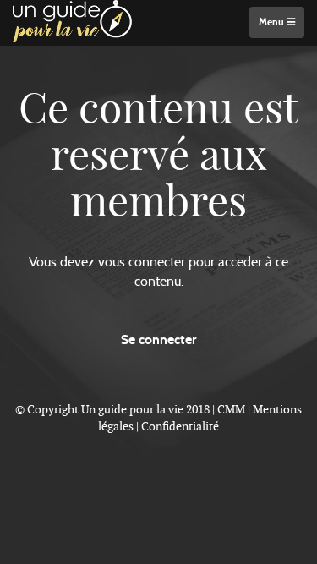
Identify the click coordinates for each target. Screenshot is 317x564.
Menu (273, 22)
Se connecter (158, 339)
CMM (231, 409)
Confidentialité (180, 426)
